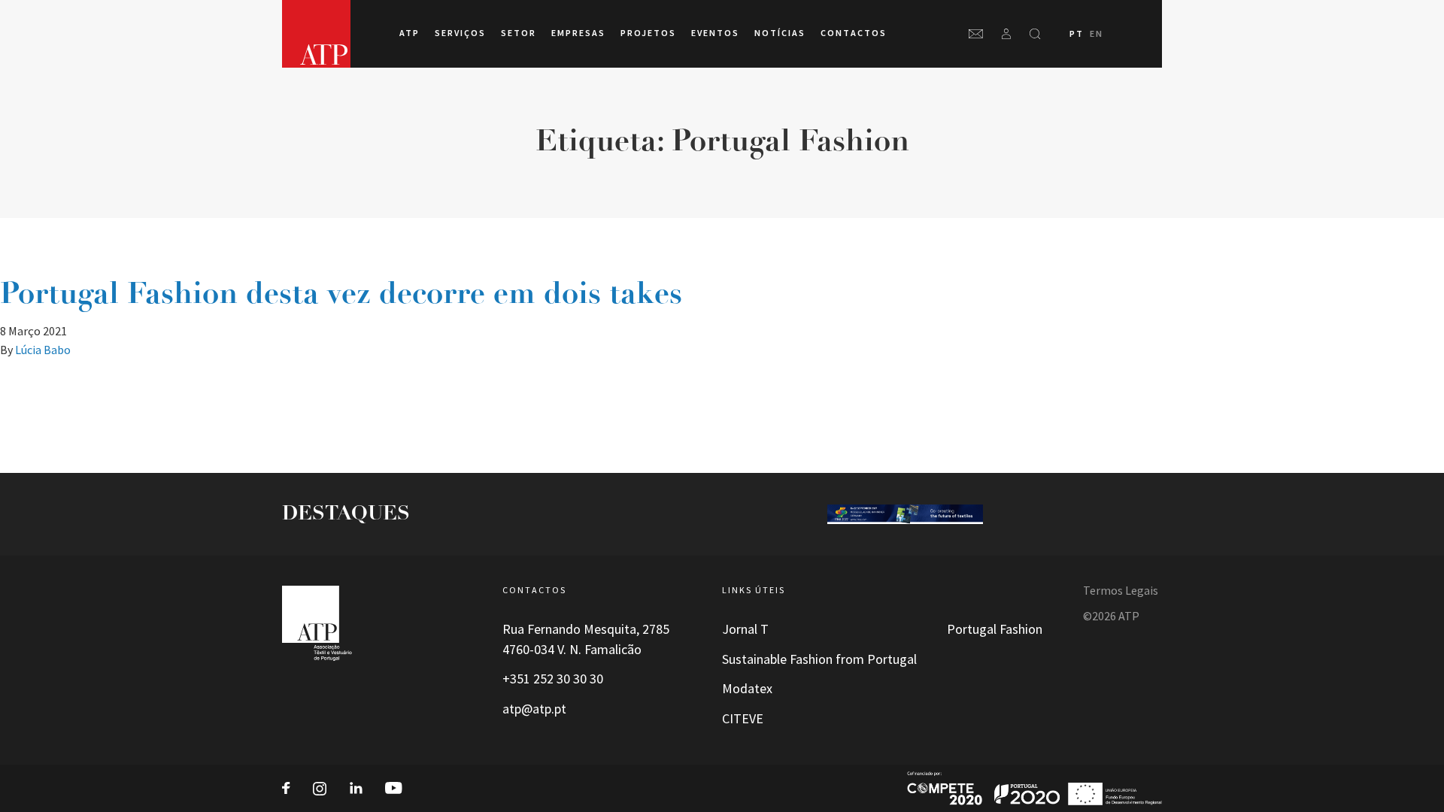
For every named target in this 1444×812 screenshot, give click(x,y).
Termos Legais (1120, 590)
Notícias (779, 33)
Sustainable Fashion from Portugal (819, 659)
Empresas (578, 33)
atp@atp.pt (534, 709)
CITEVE (742, 719)
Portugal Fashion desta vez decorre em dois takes (341, 295)
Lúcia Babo (43, 350)
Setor (518, 33)
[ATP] (316, 34)
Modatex (747, 689)
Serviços (460, 33)
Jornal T (745, 629)
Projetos (648, 33)
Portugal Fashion (994, 629)
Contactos (854, 33)
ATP (409, 33)
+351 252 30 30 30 (552, 679)
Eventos (715, 33)
